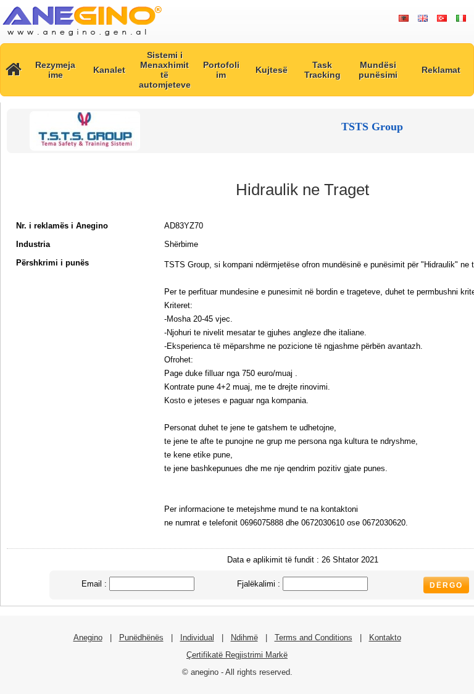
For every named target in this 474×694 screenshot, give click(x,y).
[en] (422, 18)
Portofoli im (221, 70)
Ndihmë (244, 637)
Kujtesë (272, 70)
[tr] (441, 18)
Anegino (87, 637)
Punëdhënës (141, 637)
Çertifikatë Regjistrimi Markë (237, 654)
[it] (460, 18)
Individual (197, 637)
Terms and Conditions (313, 637)
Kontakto (385, 637)
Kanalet (109, 70)
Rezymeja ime (55, 70)
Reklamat (441, 70)
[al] (403, 18)
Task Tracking (322, 70)
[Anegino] (82, 37)
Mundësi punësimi (378, 70)
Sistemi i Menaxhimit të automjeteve (165, 70)
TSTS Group (372, 126)
